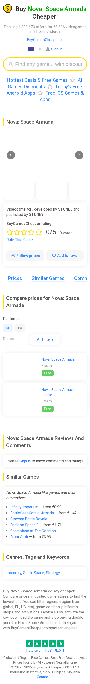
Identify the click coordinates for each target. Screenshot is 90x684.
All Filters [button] (45, 339)
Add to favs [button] (67, 255)
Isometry (13, 572)
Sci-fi (27, 572)
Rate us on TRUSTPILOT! (45, 650)
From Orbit (19, 537)
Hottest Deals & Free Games (37, 80)
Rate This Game (19, 239)
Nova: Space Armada (58, 359)
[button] (11, 155)
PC (20, 328)
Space (39, 572)
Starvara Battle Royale (28, 519)
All (8, 328)
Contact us (45, 677)
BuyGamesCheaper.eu (45, 40)
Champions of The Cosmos (33, 531)
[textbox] (48, 64)
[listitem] (18, 191)
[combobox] (48, 64)
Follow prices (28, 255)
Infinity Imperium (24, 507)
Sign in (56, 49)
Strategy (53, 572)
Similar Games (48, 278)
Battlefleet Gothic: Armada (32, 513)
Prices (15, 278)
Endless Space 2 (24, 525)
